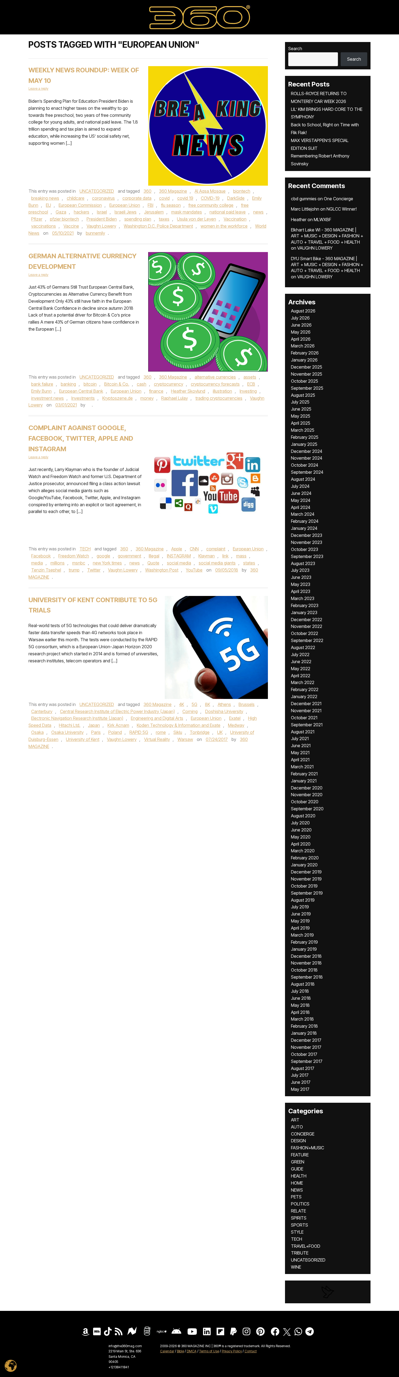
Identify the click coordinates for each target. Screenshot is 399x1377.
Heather (298, 219)
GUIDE (297, 1169)
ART (295, 1120)
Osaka (37, 732)
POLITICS (300, 1204)
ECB (251, 384)
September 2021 (306, 724)
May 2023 (300, 584)
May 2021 (300, 752)
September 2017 (306, 1061)
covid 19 (185, 198)
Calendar (167, 1351)
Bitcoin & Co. (116, 384)
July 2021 (300, 738)
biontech (241, 191)
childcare (75, 198)
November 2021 (306, 710)
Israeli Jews (126, 212)
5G (194, 704)
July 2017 (300, 1075)
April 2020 (301, 844)
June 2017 (301, 1082)
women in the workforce (224, 226)
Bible (180, 1351)
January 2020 (304, 865)
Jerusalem (154, 212)
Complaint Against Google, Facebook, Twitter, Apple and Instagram (80, 438)
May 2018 (300, 1005)
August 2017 (302, 1068)
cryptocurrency (168, 384)
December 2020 (306, 788)
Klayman (206, 556)
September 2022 (307, 640)
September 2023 (307, 556)
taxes (164, 219)
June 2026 (301, 325)
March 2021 (302, 766)
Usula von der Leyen (196, 219)
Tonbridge (200, 732)
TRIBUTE (299, 1253)
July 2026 (300, 318)
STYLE (297, 1232)
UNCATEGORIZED (97, 191)
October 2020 (304, 801)
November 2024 (306, 458)
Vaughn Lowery (101, 226)
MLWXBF (322, 219)
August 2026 (303, 311)
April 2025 (300, 423)
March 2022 (302, 682)
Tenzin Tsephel (46, 570)
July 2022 (300, 654)
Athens (224, 704)
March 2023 (302, 598)
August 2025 (303, 395)
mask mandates (186, 212)
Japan (94, 725)
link (225, 556)
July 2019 (300, 907)
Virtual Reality (157, 739)
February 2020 (305, 857)
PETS (296, 1196)
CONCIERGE (302, 1134)
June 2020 (301, 830)
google (103, 556)
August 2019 (303, 900)
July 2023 (300, 570)
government (129, 556)
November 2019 (306, 879)
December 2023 (306, 535)
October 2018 (304, 970)
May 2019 (300, 921)
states (249, 563)
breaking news (45, 198)
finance (156, 391)
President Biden (102, 219)
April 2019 (300, 928)
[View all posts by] (89, 405)
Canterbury (41, 711)
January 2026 (304, 360)
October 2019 (304, 886)
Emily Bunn (41, 391)
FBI (150, 205)
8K (207, 704)
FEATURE (300, 1154)
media (37, 563)
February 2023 (304, 605)
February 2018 (304, 1026)
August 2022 (303, 647)
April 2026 (301, 339)
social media (179, 563)
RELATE (298, 1211)
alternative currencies (215, 377)
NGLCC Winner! (342, 209)
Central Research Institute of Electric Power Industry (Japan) (117, 711)
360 (147, 191)
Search (295, 48)
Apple (176, 549)
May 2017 (300, 1089)
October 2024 (304, 465)
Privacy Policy (232, 1351)
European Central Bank (81, 391)
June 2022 (301, 661)
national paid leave (228, 212)
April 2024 (300, 507)
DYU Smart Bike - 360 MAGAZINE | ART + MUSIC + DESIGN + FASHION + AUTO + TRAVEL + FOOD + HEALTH (327, 264)
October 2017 (304, 1054)
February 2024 (304, 521)
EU (48, 205)
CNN (194, 549)
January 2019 (304, 949)
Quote (153, 563)
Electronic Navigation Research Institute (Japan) (77, 718)
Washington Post (161, 570)
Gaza (61, 212)
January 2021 (303, 780)
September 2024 (307, 472)
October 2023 (304, 549)
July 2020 (300, 822)
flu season (171, 205)
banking (68, 384)
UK (220, 732)
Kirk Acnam (118, 725)
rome (161, 732)
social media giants (217, 563)
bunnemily (95, 233)
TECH (85, 549)
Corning (190, 711)
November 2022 (306, 626)
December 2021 (306, 703)
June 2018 (301, 998)
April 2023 (300, 591)
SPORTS (299, 1225)
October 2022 (304, 633)
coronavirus (103, 198)
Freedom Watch (73, 556)
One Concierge (338, 198)
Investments (83, 398)
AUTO (297, 1127)
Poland (115, 732)
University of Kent (82, 739)
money (147, 398)
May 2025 (300, 416)
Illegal (154, 556)
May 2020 (301, 837)
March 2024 (302, 514)
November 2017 (306, 1047)
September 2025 (307, 388)
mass (241, 556)
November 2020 (306, 794)
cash (141, 384)
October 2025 (304, 381)
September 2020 (307, 808)
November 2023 (306, 542)
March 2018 (302, 1019)
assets (249, 377)
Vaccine (71, 226)
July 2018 (300, 991)
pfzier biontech (64, 219)
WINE (296, 1267)
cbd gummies (303, 198)
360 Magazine (173, 191)
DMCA (192, 1351)
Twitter (93, 570)
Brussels (247, 704)
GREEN (297, 1162)
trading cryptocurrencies (218, 398)
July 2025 (300, 402)
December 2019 (306, 872)
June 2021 (301, 745)
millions (57, 563)
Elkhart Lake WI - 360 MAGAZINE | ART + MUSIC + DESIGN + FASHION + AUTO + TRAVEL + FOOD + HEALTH (327, 236)
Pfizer (36, 219)
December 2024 (306, 451)
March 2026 (303, 346)
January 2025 (304, 444)
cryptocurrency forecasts (215, 384)
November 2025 (306, 374)
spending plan (137, 219)
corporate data (136, 198)
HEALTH (298, 1176)
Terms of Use (209, 1351)
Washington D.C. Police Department (158, 226)
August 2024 (303, 479)
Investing (248, 391)
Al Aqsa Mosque (210, 191)
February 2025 (304, 437)
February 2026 (305, 353)
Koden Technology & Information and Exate (178, 725)
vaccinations (43, 226)
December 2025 (306, 367)
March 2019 (302, 935)
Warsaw (185, 739)
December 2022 (306, 619)
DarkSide (236, 198)
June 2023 (301, 577)
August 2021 (302, 731)
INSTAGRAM (179, 556)
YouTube (194, 570)
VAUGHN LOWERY (314, 248)
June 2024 (301, 493)
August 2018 (303, 984)
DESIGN (298, 1140)
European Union (124, 205)
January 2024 (304, 528)
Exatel (234, 718)
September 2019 (307, 893)
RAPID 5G (138, 732)
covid (164, 198)
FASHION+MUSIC (307, 1147)
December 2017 (306, 1040)
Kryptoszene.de (117, 398)
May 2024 (300, 500)
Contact (251, 1351)
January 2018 (304, 1033)
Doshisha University (224, 711)
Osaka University (67, 732)
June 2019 (301, 914)
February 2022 (304, 689)
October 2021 (304, 717)
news (258, 212)
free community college (210, 205)
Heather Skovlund (188, 391)
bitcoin (90, 384)
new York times (107, 563)
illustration (222, 391)
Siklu (177, 732)
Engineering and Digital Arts (157, 718)
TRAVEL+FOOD (305, 1246)
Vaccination (235, 219)
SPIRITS (298, 1218)
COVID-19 (210, 198)
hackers (81, 212)
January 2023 (304, 612)
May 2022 (300, 668)
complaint (215, 549)
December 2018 (306, 956)
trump (74, 570)
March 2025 (302, 430)
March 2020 (303, 850)
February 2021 (304, 773)
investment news (47, 398)
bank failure (42, 384)
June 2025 (301, 409)
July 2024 (300, 486)
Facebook (41, 556)
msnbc (78, 563)
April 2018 (300, 1012)
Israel (102, 212)
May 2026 (301, 332)
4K (181, 704)
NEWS (297, 1190)
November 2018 (306, 963)
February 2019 (304, 942)
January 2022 (304, 696)
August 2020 (303, 815)
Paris (96, 732)
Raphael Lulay (174, 398)
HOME (297, 1183)
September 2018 (307, 977)
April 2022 (300, 675)
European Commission (80, 205)
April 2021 (300, 759)
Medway (236, 725)
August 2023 (303, 563)
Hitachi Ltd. (69, 725)
